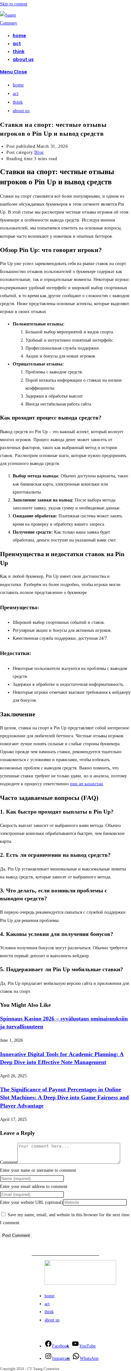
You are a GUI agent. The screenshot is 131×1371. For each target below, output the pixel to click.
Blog (39, 152)
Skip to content (13, 4)
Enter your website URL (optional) (31, 1202)
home (18, 84)
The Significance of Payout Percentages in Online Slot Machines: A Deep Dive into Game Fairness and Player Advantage (64, 1097)
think (18, 102)
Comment (8, 1162)
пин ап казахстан (86, 783)
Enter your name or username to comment (38, 1170)
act (15, 93)
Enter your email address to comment (33, 1186)
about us (21, 110)
